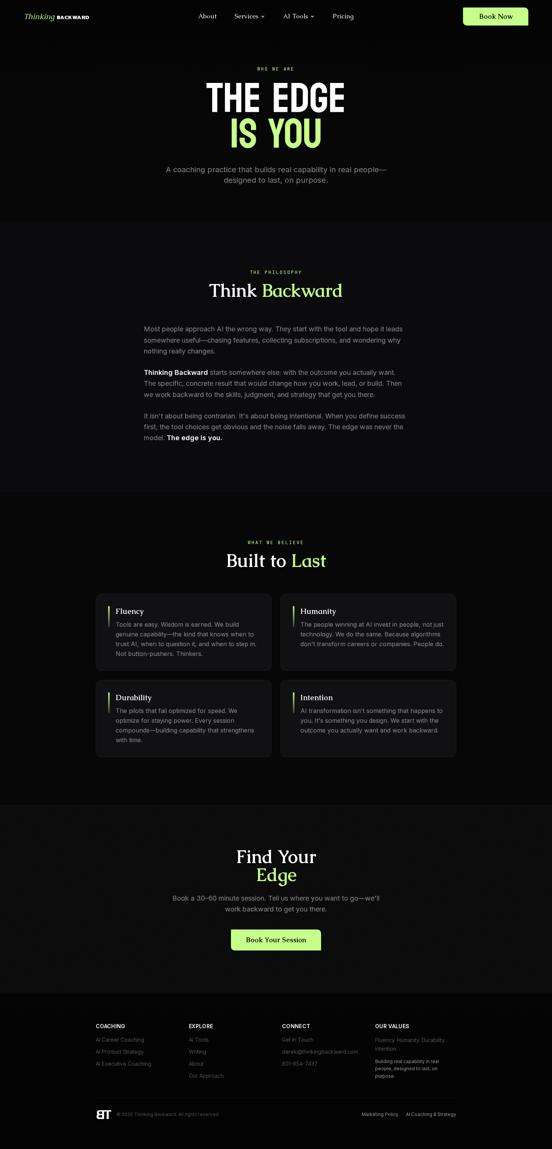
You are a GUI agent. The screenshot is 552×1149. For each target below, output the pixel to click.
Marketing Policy (380, 1114)
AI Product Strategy (120, 1051)
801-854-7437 (300, 1063)
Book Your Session (276, 939)
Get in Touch (298, 1039)
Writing (197, 1051)
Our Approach (206, 1075)
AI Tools (295, 16)
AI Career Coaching (120, 1039)
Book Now (496, 16)
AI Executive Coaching (123, 1063)
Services (246, 16)
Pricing (343, 16)
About (207, 16)
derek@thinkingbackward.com (320, 1051)
